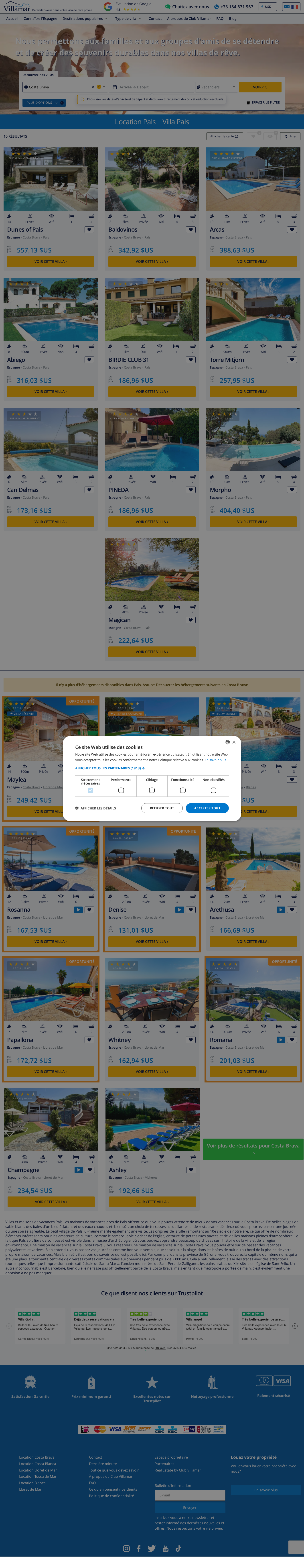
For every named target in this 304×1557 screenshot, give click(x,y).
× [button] (233, 742)
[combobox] (227, 742)
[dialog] (152, 778)
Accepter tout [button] (207, 808)
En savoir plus (215, 760)
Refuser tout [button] (162, 808)
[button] (152, 768)
